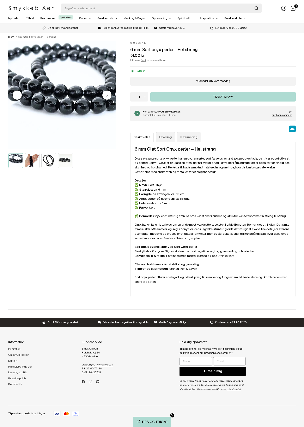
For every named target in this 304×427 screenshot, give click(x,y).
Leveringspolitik (17, 372)
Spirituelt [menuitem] (183, 18)
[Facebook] (85, 381)
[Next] (107, 95)
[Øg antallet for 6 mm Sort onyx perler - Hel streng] (145, 97)
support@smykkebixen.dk (97, 364)
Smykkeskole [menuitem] (233, 18)
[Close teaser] (172, 415)
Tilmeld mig (212, 371)
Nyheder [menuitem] (14, 18)
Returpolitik (15, 384)
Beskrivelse (142, 137)
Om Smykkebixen (18, 355)
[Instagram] (92, 381)
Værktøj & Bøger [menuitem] (134, 18)
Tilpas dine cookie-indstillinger (26, 413)
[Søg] (256, 8)
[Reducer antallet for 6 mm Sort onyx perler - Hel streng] (133, 97)
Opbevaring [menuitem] (159, 18)
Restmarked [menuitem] (48, 18)
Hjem (11, 37)
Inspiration (14, 349)
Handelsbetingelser (20, 366)
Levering (165, 137)
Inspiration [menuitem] (207, 18)
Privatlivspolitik (17, 378)
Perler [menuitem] (83, 18)
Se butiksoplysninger (282, 113)
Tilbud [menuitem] (30, 18)
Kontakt (12, 361)
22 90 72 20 (94, 368)
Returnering (188, 137)
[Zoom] (108, 49)
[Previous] (17, 95)
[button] (152, 422)
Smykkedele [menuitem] (105, 18)
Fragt (143, 60)
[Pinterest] (99, 381)
